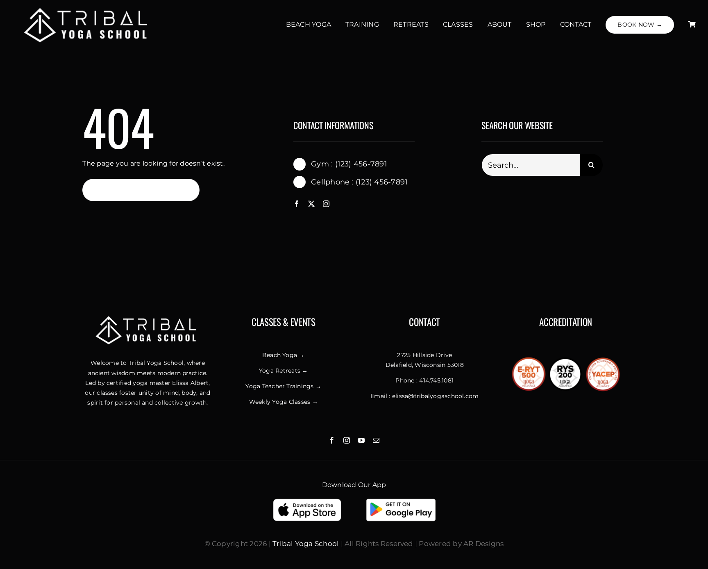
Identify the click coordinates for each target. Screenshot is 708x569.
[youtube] (361, 440)
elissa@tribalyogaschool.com (435, 396)
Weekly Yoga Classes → (283, 401)
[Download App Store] (307, 500)
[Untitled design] (87, 8)
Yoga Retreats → (283, 370)
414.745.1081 (436, 380)
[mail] (376, 440)
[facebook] (296, 203)
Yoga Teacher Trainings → (283, 386)
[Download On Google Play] (401, 500)
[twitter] (311, 203)
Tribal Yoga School (305, 543)
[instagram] (326, 203)
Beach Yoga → (283, 355)
